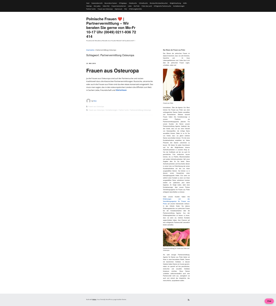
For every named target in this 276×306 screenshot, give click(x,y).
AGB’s (185, 3)
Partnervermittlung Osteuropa (140, 110)
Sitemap (89, 6)
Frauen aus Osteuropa (105, 9)
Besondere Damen (111, 3)
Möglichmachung (175, 3)
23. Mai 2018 (91, 63)
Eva (95, 101)
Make (94, 299)
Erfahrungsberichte (135, 9)
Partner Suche (91, 9)
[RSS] (188, 299)
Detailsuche (133, 3)
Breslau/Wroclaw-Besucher (159, 3)
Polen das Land (147, 6)
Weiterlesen (121, 90)
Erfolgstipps (123, 3)
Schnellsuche (143, 3)
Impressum (118, 9)
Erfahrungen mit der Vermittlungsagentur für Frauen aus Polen (176, 201)
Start (87, 3)
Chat (269, 301)
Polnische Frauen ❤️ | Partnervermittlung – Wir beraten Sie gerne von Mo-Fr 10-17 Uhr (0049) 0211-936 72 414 (111, 27)
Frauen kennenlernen (119, 6)
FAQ (125, 9)
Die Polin (137, 6)
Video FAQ (106, 6)
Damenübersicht (97, 3)
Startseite (90, 50)
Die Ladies (97, 6)
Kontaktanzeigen (178, 6)
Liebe (130, 6)
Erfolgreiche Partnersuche (162, 6)
